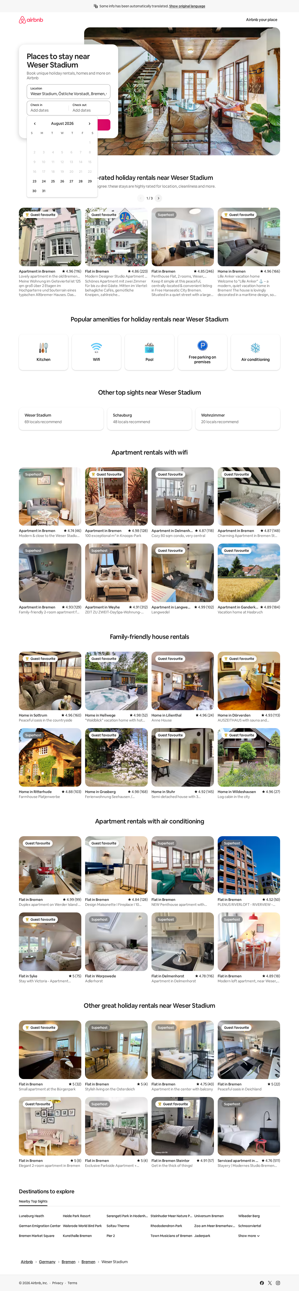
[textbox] (47, 110)
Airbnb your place (261, 19)
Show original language (187, 6)
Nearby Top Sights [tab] (33, 1201)
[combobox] (68, 94)
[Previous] (141, 198)
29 (90, 181)
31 (43, 191)
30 (34, 191)
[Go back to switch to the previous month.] (35, 123)
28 (80, 181)
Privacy (57, 1283)
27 (71, 181)
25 (53, 181)
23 (34, 181)
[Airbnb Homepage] (31, 19)
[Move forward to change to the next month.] (89, 123)
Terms (72, 1283)
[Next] (158, 198)
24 (44, 181)
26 (62, 181)
